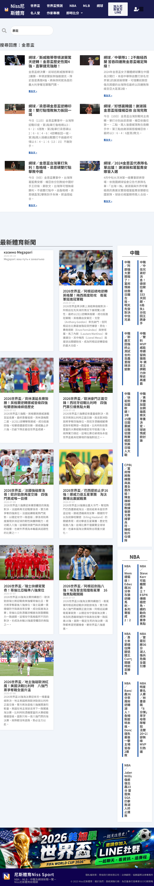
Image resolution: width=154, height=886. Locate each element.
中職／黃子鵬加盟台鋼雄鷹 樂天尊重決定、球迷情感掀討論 (143, 416)
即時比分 (72, 12)
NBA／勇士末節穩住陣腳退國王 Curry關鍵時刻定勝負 (128, 653)
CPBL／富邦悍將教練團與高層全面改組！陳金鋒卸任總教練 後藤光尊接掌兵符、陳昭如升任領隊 (128, 502)
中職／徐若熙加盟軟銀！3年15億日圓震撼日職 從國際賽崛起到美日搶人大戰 (127, 424)
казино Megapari (18, 252)
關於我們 (99, 881)
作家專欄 (53, 12)
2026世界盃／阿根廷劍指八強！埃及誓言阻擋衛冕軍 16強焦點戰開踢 (85, 589)
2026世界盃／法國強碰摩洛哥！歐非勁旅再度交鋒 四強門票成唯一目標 (26, 494)
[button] (74, 12)
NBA (72, 5)
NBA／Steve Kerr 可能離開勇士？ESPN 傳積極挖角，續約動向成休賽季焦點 (144, 595)
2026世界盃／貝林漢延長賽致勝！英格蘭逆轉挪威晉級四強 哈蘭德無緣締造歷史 (27, 402)
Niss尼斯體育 (18, 9)
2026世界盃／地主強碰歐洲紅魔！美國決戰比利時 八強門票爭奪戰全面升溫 (26, 685)
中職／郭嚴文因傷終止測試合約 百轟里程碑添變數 (128, 351)
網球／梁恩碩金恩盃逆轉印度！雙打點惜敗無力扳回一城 (50, 110)
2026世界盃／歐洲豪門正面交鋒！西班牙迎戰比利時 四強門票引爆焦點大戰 (85, 402)
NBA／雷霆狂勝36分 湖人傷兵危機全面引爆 (143, 649)
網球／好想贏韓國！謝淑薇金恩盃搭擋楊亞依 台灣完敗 (125, 108)
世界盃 (35, 5)
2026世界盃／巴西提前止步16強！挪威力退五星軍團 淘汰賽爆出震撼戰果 (85, 494)
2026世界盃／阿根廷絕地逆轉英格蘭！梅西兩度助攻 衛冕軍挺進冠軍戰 (85, 295)
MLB (86, 5)
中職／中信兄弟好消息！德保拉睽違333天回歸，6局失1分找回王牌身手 (143, 292)
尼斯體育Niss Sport (34, 874)
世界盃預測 (55, 5)
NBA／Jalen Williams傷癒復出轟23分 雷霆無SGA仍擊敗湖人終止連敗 (130, 790)
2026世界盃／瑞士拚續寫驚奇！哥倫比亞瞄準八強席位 (24, 587)
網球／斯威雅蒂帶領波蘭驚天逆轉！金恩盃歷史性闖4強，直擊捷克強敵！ (50, 61)
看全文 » (33, 91)
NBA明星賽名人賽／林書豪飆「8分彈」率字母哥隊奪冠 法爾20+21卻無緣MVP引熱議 (144, 717)
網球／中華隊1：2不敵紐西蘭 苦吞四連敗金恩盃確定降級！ (125, 61)
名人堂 (35, 12)
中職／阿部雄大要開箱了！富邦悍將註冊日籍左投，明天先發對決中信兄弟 (127, 291)
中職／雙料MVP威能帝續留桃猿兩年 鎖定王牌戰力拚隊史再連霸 (143, 358)
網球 (100, 5)
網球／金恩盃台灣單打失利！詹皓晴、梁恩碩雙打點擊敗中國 (50, 167)
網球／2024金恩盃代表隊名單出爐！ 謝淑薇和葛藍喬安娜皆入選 (126, 167)
